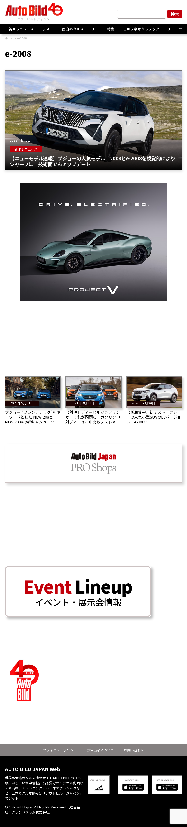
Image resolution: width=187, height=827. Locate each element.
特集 (110, 28)
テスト (47, 28)
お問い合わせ (134, 750)
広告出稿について (100, 750)
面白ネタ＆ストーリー (80, 28)
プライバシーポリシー (60, 750)
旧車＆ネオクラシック (141, 28)
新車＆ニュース (21, 28)
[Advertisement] (93, 335)
